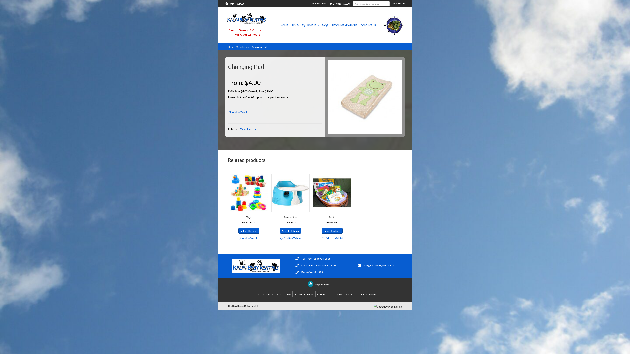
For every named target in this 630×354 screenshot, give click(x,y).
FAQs (325, 25)
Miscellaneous (243, 46)
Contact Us (368, 25)
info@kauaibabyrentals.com (379, 265)
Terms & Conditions (343, 294)
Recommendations (344, 25)
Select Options (249, 230)
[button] (318, 25)
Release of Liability (366, 294)
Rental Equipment (304, 25)
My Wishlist (400, 3)
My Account (319, 3)
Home (284, 25)
